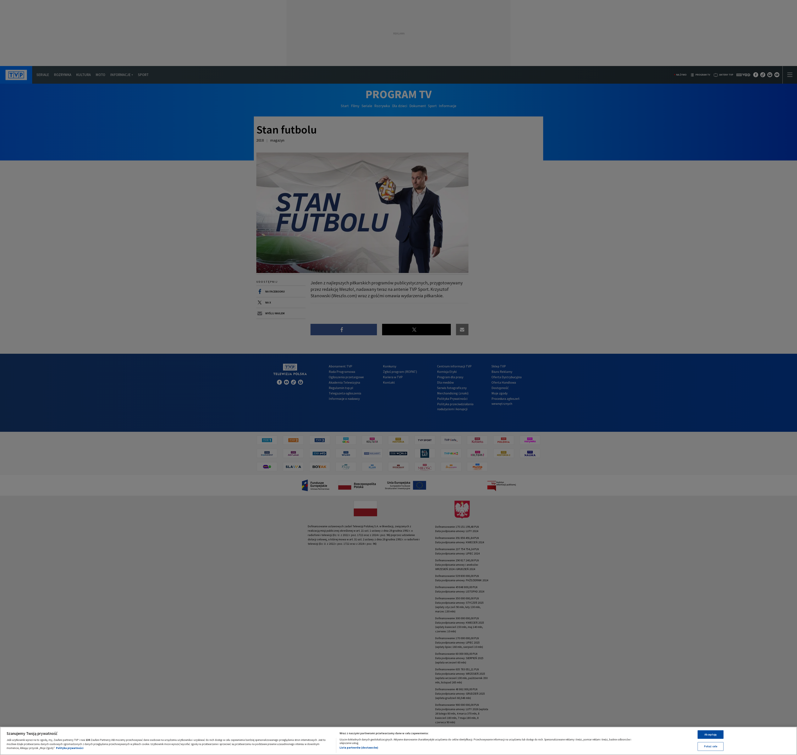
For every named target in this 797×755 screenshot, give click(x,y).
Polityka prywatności (69, 748)
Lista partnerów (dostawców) (359, 747)
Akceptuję (710, 734)
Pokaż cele (710, 746)
